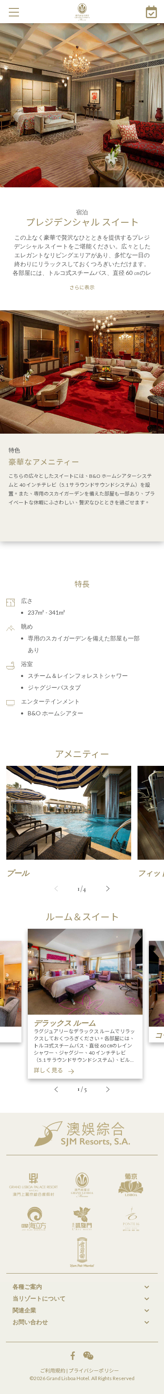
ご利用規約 (52, 1370)
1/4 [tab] (82, 888)
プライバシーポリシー (94, 1370)
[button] (13, 12)
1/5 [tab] (82, 1089)
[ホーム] (82, 12)
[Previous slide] (56, 889)
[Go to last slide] (56, 1089)
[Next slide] (108, 889)
